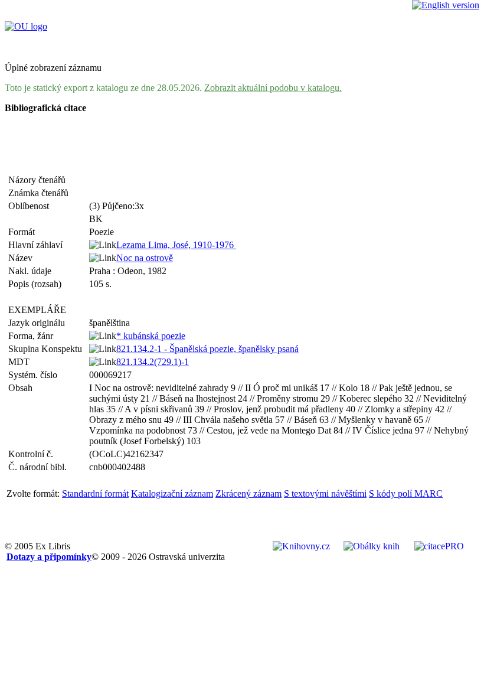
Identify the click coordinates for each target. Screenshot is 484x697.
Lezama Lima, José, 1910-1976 (176, 245)
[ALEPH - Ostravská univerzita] (26, 26)
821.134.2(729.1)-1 (152, 362)
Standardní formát (95, 493)
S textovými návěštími (325, 493)
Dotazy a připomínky (48, 557)
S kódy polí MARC (406, 493)
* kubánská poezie (150, 336)
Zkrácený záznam (248, 493)
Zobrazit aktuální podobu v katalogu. (273, 88)
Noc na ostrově (144, 258)
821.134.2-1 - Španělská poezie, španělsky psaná (207, 349)
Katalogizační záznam (172, 493)
